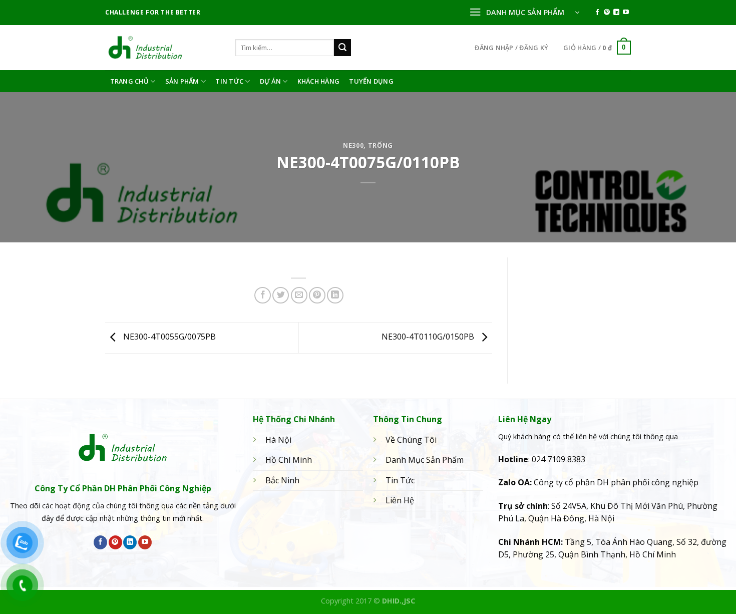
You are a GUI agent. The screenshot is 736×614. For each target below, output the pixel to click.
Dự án (270, 81)
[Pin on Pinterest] (317, 295)
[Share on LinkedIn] (335, 295)
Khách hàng (318, 81)
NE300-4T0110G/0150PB (429, 337)
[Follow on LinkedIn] (616, 12)
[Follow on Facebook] (597, 12)
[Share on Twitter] (280, 295)
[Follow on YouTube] (626, 12)
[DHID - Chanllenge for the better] (162, 47)
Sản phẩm (182, 81)
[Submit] (342, 47)
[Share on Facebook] (262, 295)
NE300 (353, 145)
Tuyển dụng (371, 81)
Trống (380, 145)
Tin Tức (229, 81)
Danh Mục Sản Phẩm (425, 459)
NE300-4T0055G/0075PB (168, 337)
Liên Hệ (400, 500)
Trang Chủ (129, 81)
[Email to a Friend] (299, 295)
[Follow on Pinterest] (607, 12)
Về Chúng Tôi (411, 439)
